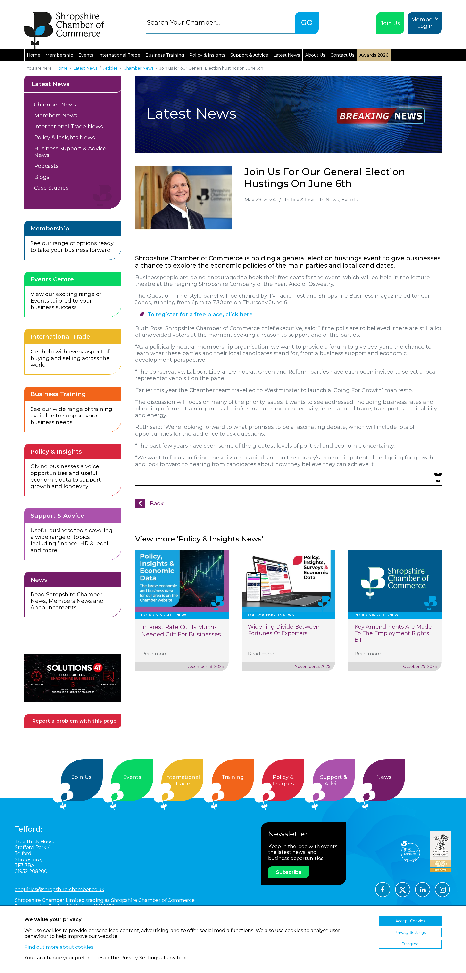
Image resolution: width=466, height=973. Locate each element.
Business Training (164, 55)
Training (233, 777)
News (383, 777)
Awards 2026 (373, 55)
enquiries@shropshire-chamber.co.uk (59, 889)
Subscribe (288, 872)
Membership (59, 55)
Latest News (286, 55)
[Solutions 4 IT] (72, 678)
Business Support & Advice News (70, 151)
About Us (315, 55)
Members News (55, 115)
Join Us (390, 23)
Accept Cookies (410, 921)
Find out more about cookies (58, 947)
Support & (333, 780)
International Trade (119, 55)
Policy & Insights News (64, 137)
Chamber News (55, 104)
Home (33, 55)
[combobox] (220, 22)
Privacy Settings (410, 932)
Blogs (41, 177)
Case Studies (51, 188)
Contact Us (342, 55)
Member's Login (425, 22)
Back (157, 503)
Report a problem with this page (74, 721)
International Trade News (68, 126)
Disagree (410, 944)
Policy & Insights (207, 55)
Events (85, 55)
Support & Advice (249, 55)
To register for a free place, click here (200, 314)
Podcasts (46, 166)
